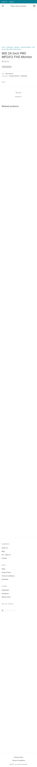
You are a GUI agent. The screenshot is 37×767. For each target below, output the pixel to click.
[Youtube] (26, 743)
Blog (3, 551)
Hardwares (5, 593)
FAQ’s (3, 569)
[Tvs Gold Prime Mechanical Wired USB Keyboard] (10, 320)
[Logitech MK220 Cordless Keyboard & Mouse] (10, 180)
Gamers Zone (6, 597)
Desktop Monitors (26, 47)
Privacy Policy (6, 572)
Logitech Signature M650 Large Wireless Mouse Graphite (26, 247)
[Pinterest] (13, 82)
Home (3, 47)
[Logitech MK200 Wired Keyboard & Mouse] (27, 320)
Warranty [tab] (18, 92)
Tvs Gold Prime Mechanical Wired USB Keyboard (9, 387)
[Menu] (3, 6)
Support (11, 1)
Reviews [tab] (18, 96)
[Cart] (34, 6)
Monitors (17, 47)
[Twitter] (14, 743)
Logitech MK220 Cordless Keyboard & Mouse (8, 247)
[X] (10, 82)
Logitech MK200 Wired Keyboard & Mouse (26, 387)
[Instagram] (18, 743)
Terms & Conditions (8, 576)
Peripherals (10, 47)
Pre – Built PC (6, 555)
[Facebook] (7, 82)
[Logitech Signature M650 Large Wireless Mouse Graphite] (27, 180)
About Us (4, 1)
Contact (4, 558)
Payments (5, 579)
